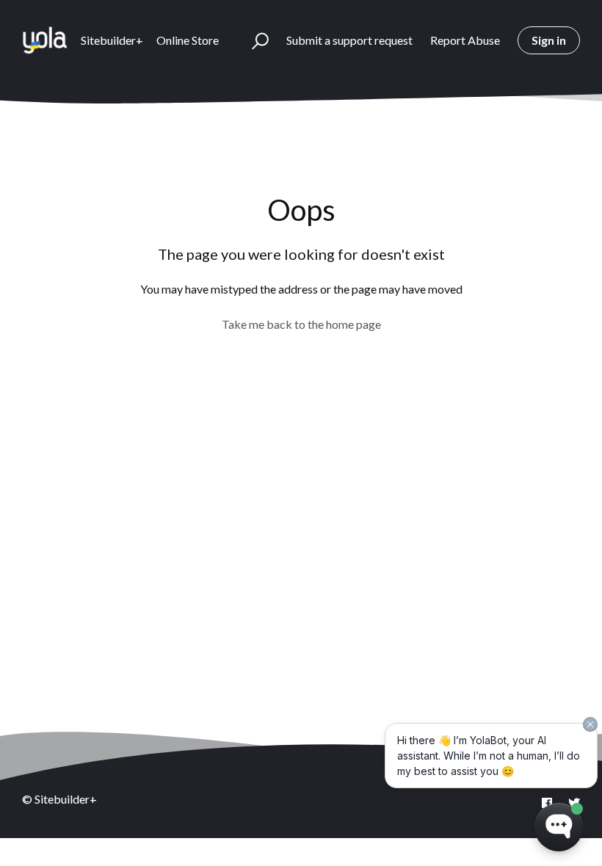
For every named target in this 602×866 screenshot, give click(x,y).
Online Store (187, 40)
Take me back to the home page (301, 324)
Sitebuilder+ (112, 40)
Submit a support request (349, 40)
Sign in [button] (549, 40)
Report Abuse (465, 40)
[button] (254, 40)
